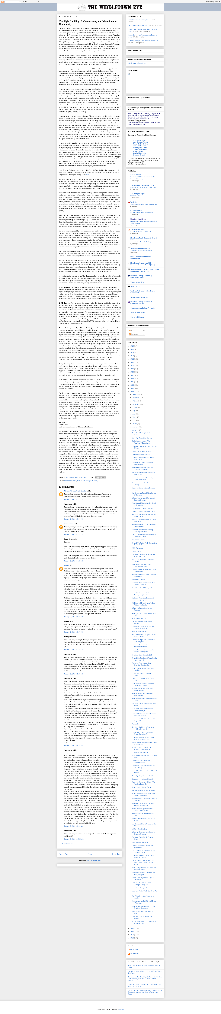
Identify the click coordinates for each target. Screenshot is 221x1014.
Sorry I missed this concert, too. (138, 20)
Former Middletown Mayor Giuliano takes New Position (144, 715)
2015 (132, 382)
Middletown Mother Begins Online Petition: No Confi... (143, 604)
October (135, 401)
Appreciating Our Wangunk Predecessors (143, 187)
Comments (134, 334)
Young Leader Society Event (141, 787)
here (87, 175)
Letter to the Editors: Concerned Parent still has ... (142, 463)
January (135, 430)
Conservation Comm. (139, 140)
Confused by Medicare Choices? (142, 779)
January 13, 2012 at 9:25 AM (73, 745)
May (134, 417)
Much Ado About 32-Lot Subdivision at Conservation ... (144, 525)
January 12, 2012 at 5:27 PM (73, 632)
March (134, 424)
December (136, 394)
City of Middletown (137, 317)
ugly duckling (93, 481)
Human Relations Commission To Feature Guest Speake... (143, 651)
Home (90, 854)
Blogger (121, 1009)
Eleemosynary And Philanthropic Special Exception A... (143, 733)
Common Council (139, 155)
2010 (132, 931)
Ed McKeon (134, 949)
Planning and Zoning (140, 148)
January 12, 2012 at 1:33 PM (73, 499)
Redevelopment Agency (140, 142)
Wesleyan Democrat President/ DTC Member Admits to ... (144, 584)
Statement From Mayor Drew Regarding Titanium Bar (141, 664)
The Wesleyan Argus (137, 194)
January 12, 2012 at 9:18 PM (73, 674)
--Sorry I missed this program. (138, 25)
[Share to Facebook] (103, 477)
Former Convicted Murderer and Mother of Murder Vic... (142, 468)
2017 (132, 375)
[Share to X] (100, 477)
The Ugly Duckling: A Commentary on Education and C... (143, 728)
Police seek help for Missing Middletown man (141, 761)
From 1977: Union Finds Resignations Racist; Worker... (144, 544)
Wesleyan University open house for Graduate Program (144, 833)
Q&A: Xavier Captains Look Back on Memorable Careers (144, 536)
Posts (133, 330)
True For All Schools (139, 618)
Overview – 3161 (135, 196)
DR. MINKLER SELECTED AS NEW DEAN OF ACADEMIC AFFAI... (143, 862)
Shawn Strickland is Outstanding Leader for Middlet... (142, 479)
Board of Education (139, 153)
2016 (132, 378)
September (136, 404)
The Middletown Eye (133, 101)
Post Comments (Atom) (94, 860)
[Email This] (96, 477)
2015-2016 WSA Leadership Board (141, 250)
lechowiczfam (68, 524)
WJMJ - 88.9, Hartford (139, 829)
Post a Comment (67, 844)
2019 (132, 369)
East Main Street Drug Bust (141, 454)
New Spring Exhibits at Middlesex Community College (143, 684)
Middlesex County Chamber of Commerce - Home (141, 302)
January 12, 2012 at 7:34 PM (73, 649)
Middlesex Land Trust (138, 219)
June (134, 414)
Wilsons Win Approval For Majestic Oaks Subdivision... (143, 499)
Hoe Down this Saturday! (140, 752)
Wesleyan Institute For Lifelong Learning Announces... (142, 531)
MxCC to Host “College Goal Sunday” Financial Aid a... (141, 748)
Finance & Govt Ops (140, 149)
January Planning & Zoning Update (143, 790)
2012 (132, 391)
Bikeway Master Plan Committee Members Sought (142, 710)
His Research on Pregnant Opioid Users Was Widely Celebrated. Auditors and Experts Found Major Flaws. (145, 992)
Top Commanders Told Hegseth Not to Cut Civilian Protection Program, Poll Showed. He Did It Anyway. (145, 979)
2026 (132, 346)
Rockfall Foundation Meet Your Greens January (142, 689)
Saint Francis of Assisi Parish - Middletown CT (141, 257)
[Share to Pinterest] (105, 477)
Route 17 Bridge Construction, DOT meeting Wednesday (144, 794)
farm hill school (82, 481)
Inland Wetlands (138, 151)
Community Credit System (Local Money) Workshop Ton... (143, 738)
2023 (132, 356)
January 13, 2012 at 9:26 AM (73, 826)
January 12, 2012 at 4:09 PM (73, 561)
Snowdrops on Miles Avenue (141, 451)
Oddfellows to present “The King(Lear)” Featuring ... (141, 442)
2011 (132, 928)
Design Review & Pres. (140, 144)
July (134, 410)
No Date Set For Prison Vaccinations (141, 212)
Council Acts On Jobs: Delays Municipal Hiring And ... (141, 884)
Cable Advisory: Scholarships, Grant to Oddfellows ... (144, 570)
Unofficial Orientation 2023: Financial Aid (143, 204)
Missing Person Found (139, 631)
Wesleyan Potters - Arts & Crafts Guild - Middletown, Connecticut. (144, 270)
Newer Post (63, 854)
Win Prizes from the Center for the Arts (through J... (143, 873)
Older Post (116, 854)
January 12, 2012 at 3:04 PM (73, 519)
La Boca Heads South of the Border (143, 511)
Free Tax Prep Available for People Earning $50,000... (143, 851)
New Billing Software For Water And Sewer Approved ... (144, 868)
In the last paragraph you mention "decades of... (143, 41)
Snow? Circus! (137, 551)
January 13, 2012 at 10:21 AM (74, 839)
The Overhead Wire (137, 229)
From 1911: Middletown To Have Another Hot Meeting (143, 804)
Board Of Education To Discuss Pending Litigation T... (142, 594)
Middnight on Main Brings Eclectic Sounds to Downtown (143, 907)
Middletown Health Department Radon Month (142, 694)
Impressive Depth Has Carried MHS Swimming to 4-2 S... (144, 641)
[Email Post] (92, 477)
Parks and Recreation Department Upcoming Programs (143, 599)
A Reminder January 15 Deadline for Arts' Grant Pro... (144, 922)
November (136, 397)
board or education (70, 481)
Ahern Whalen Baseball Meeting (140, 242)
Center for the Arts (137, 282)
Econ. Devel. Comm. (140, 146)
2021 (132, 362)
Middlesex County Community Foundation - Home (141, 276)
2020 (132, 365)
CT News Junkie (136, 210)
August (135, 407)
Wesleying (133, 202)
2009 (132, 935)
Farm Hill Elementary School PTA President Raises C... (143, 783)
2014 (132, 385)
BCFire (66, 566)
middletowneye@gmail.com (137, 63)
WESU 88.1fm (135, 286)
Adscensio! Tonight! (138, 580)
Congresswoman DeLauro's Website (142, 308)
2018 (132, 372)
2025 (132, 349)
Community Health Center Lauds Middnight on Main (143, 856)
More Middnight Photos (140, 842)
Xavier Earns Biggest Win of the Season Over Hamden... (142, 809)
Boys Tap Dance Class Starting (142, 438)
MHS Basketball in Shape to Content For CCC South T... (144, 635)
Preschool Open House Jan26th (142, 655)
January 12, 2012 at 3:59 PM (73, 534)
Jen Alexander (134, 953)
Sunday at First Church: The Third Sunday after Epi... (143, 555)
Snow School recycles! (139, 888)
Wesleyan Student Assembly (140, 248)
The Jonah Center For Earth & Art (142, 185)
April (134, 420)
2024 (132, 352)
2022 (132, 359)
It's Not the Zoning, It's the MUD (140, 231)
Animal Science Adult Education (142, 508)
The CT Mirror (135, 175)
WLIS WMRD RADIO (138, 312)
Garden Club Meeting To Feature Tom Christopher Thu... (143, 627)
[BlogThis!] (98, 477)
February (135, 427)
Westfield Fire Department (139, 297)
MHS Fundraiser (137, 548)
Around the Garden (138, 540)
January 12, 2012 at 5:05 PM (73, 617)
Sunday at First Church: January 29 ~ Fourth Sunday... (144, 515)
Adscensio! (135, 724)
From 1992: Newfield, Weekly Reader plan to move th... (144, 659)
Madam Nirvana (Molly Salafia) (75, 491)
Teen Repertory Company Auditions (143, 776)
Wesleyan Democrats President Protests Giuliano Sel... (142, 646)
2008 (132, 938)
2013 (132, 388)
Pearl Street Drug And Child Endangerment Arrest (141, 565)
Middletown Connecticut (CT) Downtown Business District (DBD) (142, 264)
